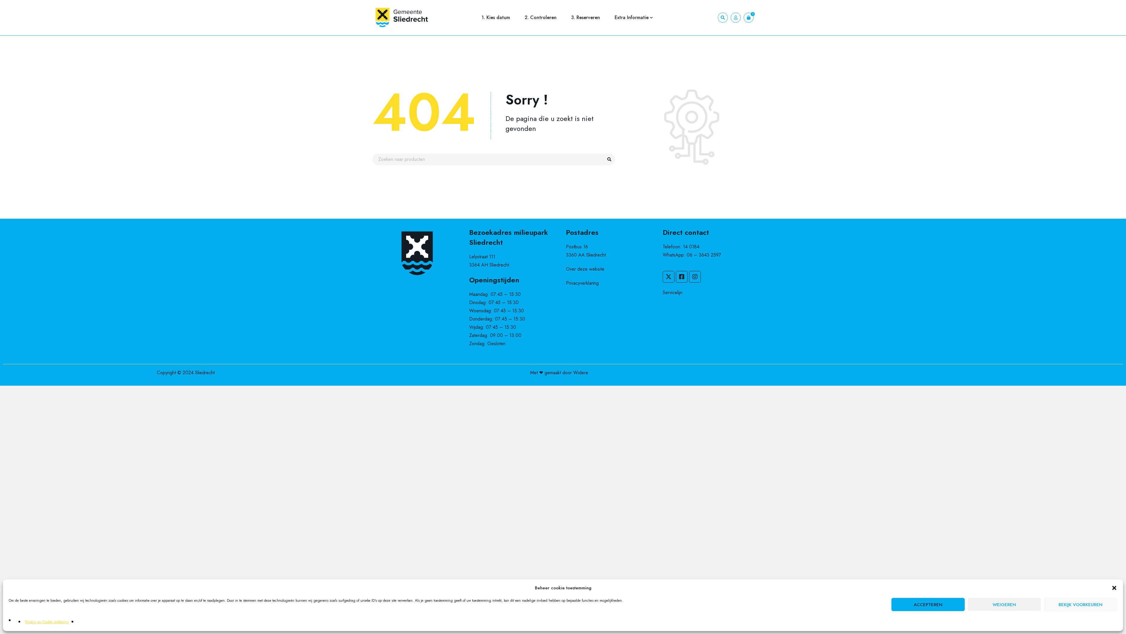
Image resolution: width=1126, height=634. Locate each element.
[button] (1114, 588)
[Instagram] (695, 277)
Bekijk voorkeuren (1081, 604)
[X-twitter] (668, 277)
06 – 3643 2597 (704, 255)
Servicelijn (672, 292)
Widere (580, 372)
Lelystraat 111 (482, 256)
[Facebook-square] (682, 277)
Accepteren (928, 604)
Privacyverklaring (582, 283)
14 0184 (691, 246)
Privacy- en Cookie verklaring (47, 622)
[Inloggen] (736, 18)
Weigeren (1004, 604)
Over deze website (585, 269)
